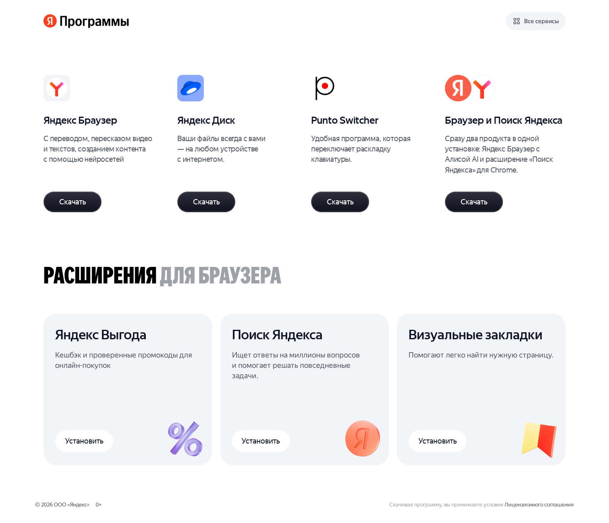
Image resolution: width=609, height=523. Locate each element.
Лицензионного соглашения (539, 504)
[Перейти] (104, 143)
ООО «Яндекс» (71, 504)
